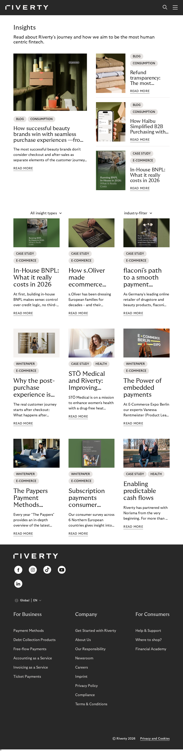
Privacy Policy (86, 686)
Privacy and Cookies (155, 738)
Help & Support (148, 631)
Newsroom (84, 658)
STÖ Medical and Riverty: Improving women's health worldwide (91, 381)
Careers (81, 667)
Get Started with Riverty (95, 631)
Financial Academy (150, 649)
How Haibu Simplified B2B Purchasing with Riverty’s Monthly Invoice (149, 127)
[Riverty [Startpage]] (26, 8)
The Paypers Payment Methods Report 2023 (31, 498)
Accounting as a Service (32, 658)
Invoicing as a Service (30, 667)
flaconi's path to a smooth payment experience (142, 277)
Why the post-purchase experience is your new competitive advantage (34, 388)
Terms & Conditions (91, 704)
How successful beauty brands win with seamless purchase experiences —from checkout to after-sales (49, 134)
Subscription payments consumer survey (87, 498)
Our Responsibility (90, 649)
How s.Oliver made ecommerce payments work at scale (91, 277)
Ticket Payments (27, 676)
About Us (83, 640)
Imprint (81, 676)
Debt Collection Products (34, 640)
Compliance (85, 695)
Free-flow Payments (29, 649)
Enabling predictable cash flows (139, 491)
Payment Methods (28, 631)
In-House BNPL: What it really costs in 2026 (147, 175)
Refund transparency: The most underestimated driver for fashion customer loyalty (149, 78)
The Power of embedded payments (142, 388)
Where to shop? (148, 640)
